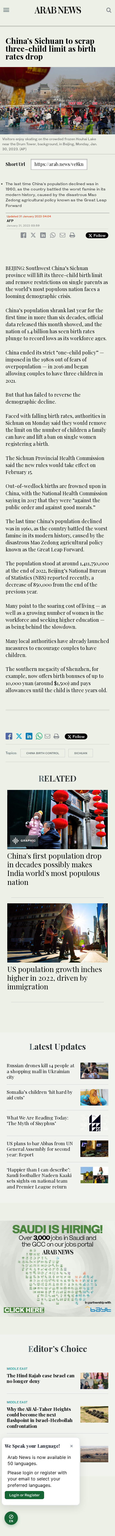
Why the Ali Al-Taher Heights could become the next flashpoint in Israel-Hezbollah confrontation (40, 1417)
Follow (99, 235)
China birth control (42, 753)
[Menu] (6, 10)
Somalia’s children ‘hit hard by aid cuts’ (40, 1095)
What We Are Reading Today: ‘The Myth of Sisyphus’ (37, 1120)
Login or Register (24, 1495)
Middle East (17, 1369)
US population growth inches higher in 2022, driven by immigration (54, 977)
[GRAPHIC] (57, 819)
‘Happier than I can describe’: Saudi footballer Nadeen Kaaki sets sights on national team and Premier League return (39, 1178)
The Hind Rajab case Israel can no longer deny (41, 1378)
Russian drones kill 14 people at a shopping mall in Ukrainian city (40, 1071)
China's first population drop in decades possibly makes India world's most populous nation (54, 869)
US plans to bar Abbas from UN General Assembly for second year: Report (40, 1149)
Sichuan (80, 753)
